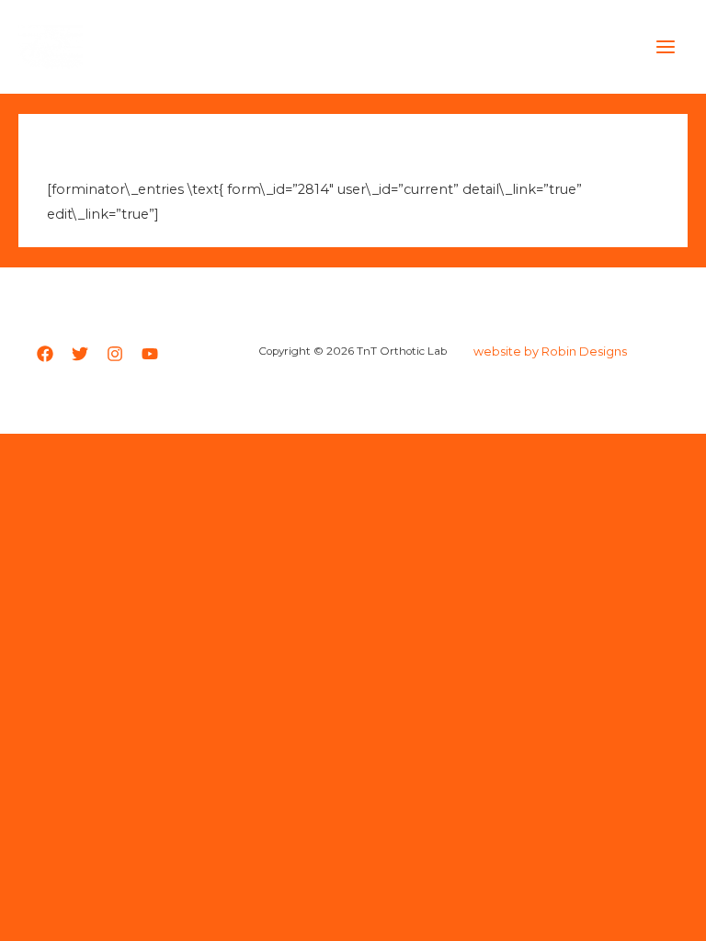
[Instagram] (115, 354)
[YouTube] (150, 354)
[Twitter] (80, 354)
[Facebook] (45, 354)
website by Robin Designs (550, 351)
